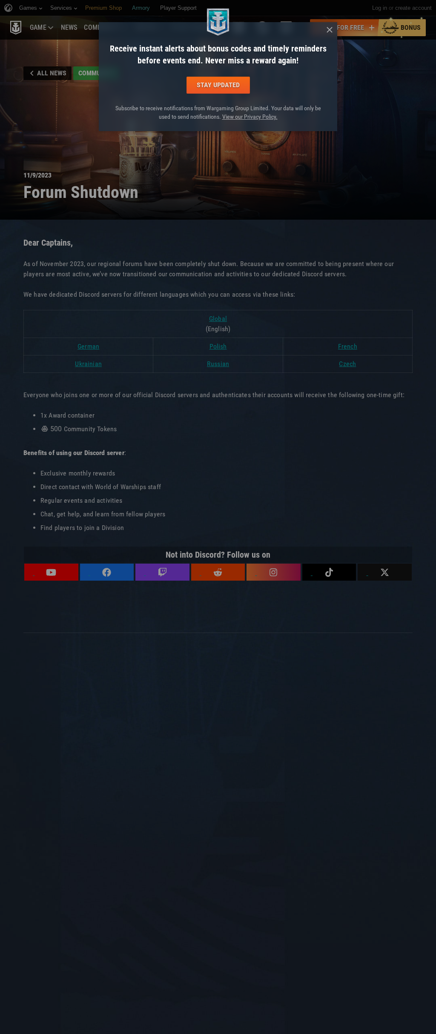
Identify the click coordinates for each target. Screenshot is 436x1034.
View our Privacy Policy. (250, 116)
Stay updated (218, 85)
